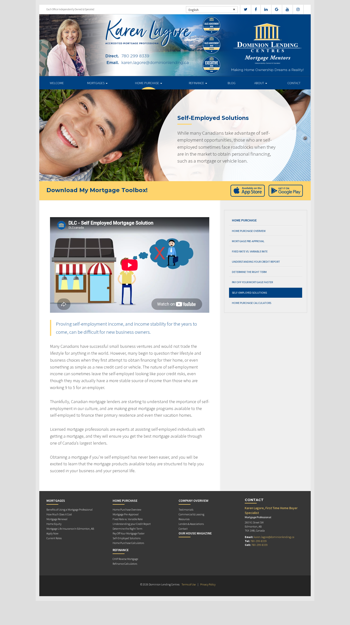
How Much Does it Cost (59, 514)
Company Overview (193, 500)
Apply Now (52, 533)
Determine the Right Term (249, 272)
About (259, 83)
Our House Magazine (195, 533)
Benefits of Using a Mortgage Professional (69, 509)
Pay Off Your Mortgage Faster (252, 282)
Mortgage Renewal (56, 519)
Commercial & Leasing (191, 514)
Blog (231, 83)
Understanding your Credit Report (256, 261)
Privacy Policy (207, 584)
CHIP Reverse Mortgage (125, 559)
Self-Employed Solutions (249, 292)
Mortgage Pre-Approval (248, 241)
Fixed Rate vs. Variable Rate (250, 251)
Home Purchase (147, 83)
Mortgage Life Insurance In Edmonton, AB (70, 528)
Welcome (57, 83)
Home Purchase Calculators (251, 303)
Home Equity (53, 524)
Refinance (197, 83)
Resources (184, 519)
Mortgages (96, 83)
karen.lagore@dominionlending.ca (274, 537)
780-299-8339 (258, 541)
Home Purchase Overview (248, 231)
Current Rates (54, 538)
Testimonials (186, 509)
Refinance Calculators (125, 563)
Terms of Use (188, 584)
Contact (293, 83)
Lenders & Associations (191, 524)
